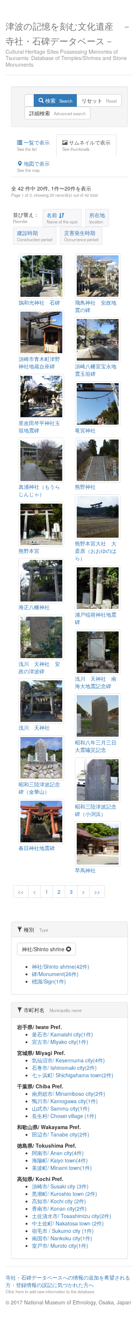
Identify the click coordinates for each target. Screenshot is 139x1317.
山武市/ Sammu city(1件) (61, 1108)
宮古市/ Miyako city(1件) (60, 1041)
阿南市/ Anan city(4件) (58, 1153)
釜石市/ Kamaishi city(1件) (62, 1034)
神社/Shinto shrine (44, 949)
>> (97, 891)
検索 (58, 100)
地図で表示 (33, 166)
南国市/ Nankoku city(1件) (62, 1238)
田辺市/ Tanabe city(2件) (60, 1134)
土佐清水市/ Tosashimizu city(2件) (71, 1216)
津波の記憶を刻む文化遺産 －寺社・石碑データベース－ (68, 43)
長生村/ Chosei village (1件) (64, 1115)
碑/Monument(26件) (55, 974)
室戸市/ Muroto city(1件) (60, 1245)
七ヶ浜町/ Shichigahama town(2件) (72, 1075)
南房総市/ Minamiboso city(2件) (68, 1093)
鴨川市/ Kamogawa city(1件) (65, 1101)
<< (21, 891)
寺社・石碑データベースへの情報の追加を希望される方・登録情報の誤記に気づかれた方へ (68, 1284)
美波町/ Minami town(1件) (62, 1167)
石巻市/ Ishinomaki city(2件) (64, 1067)
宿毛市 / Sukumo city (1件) (63, 1230)
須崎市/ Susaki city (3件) (60, 1186)
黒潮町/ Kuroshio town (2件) (64, 1193)
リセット (99, 100)
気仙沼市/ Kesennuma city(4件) (68, 1060)
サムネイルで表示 (86, 145)
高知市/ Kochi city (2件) (59, 1201)
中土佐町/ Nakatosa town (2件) (68, 1223)
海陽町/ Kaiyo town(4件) (60, 1160)
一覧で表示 (33, 145)
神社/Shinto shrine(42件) (60, 966)
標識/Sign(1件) (49, 981)
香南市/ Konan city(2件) (59, 1208)
